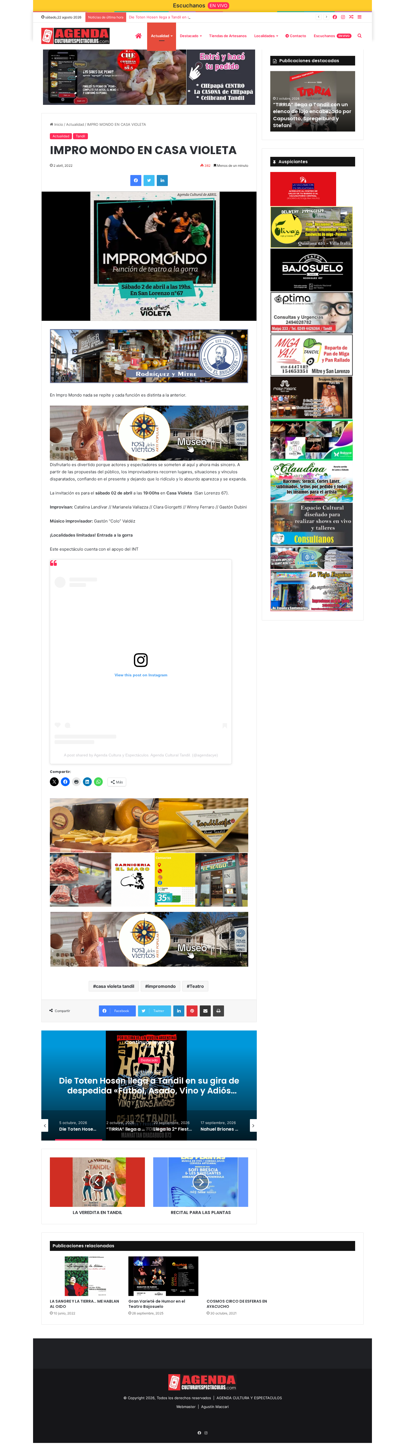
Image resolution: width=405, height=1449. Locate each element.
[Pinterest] (192, 1009)
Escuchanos (332, 36)
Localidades (264, 36)
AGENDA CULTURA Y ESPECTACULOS (249, 1396)
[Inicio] (138, 36)
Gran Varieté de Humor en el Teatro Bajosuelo (156, 1302)
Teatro (197, 985)
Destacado (189, 36)
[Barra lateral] (359, 17)
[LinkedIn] (162, 181)
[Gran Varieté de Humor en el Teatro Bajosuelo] (163, 1275)
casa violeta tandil (115, 985)
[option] (149, 1084)
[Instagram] (343, 17)
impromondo (162, 985)
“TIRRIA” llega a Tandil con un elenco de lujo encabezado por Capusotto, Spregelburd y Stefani (312, 115)
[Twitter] (149, 181)
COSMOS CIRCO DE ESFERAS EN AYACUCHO (237, 1302)
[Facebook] (335, 17)
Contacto (297, 36)
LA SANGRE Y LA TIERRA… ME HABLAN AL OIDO (84, 1302)
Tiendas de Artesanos (228, 36)
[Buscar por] (359, 36)
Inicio (58, 126)
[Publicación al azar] (351, 17)
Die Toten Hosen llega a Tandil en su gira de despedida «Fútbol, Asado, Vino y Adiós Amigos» (209, 17)
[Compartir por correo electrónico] (205, 1009)
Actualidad (160, 36)
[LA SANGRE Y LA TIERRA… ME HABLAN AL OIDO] (85, 1275)
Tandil (80, 138)
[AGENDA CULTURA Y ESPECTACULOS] (75, 36)
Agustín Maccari (215, 1405)
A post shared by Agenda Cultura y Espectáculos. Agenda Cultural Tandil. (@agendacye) (141, 755)
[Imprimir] (218, 1009)
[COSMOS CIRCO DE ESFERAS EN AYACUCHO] (242, 1275)
